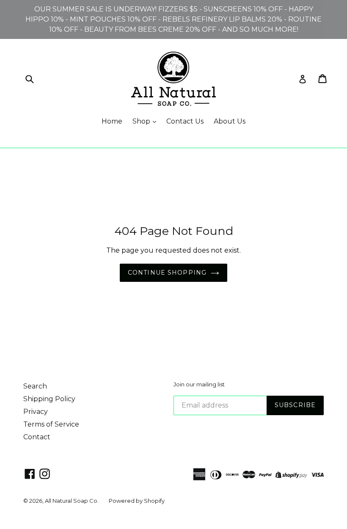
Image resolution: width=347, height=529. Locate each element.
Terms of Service (51, 424)
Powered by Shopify (137, 500)
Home (112, 121)
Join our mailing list (199, 384)
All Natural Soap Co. (72, 500)
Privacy (35, 412)
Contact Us (185, 121)
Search (35, 386)
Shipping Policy (49, 399)
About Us (229, 121)
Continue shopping (167, 272)
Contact (36, 437)
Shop (142, 121)
